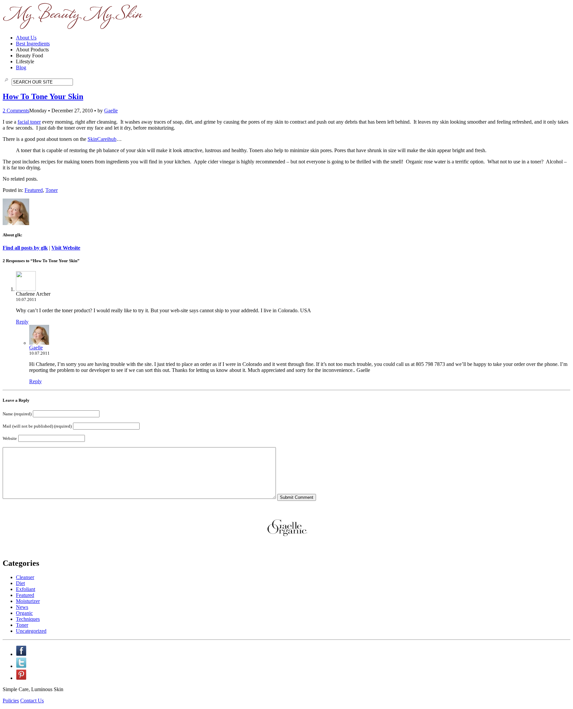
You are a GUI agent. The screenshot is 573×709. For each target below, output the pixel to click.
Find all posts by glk (25, 248)
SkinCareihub (102, 139)
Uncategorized (31, 631)
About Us (26, 37)
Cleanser (25, 577)
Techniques (28, 619)
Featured (34, 190)
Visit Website (65, 248)
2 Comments (16, 110)
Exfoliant (25, 589)
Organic (24, 613)
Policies (11, 700)
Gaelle (111, 110)
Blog (21, 67)
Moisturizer (28, 601)
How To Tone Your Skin (43, 96)
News (22, 607)
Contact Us (32, 700)
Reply (22, 322)
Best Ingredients (33, 43)
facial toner (29, 122)
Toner (51, 190)
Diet (20, 583)
